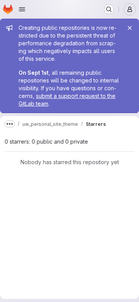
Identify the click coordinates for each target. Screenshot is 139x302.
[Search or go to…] (109, 9)
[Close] (129, 28)
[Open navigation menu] (22, 9)
